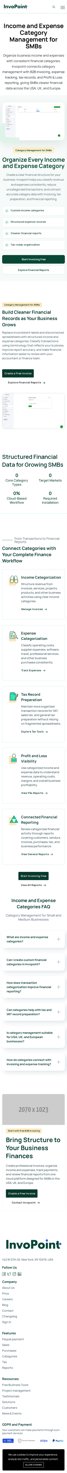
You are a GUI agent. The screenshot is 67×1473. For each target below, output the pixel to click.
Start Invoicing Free (34, 259)
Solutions (8, 1402)
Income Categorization (41, 577)
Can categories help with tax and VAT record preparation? (29, 1012)
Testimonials (10, 1396)
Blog (5, 1305)
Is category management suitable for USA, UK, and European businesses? (30, 1037)
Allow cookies (33, 1464)
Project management (16, 1391)
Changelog (9, 1316)
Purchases (9, 1351)
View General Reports (35, 854)
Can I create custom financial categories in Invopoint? (26, 962)
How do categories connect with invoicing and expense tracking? (29, 1062)
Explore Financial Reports (33, 270)
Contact (8, 1311)
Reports (7, 1368)
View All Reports (32, 885)
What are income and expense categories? (27, 939)
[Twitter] (9, 1274)
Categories (9, 1356)
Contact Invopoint (24, 1202)
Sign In (6, 1322)
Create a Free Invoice (17, 373)
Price (5, 1293)
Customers (9, 1408)
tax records (27, 77)
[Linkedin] (19, 1274)
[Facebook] (4, 1274)
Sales (5, 1345)
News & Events (11, 1413)
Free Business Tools (15, 1385)
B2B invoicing (40, 72)
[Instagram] (14, 1274)
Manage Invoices (32, 609)
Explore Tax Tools (32, 731)
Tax (4, 1362)
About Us (8, 1288)
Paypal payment (13, 1339)
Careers (7, 1299)
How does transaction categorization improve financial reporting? (29, 987)
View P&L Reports (32, 793)
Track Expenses (31, 670)
